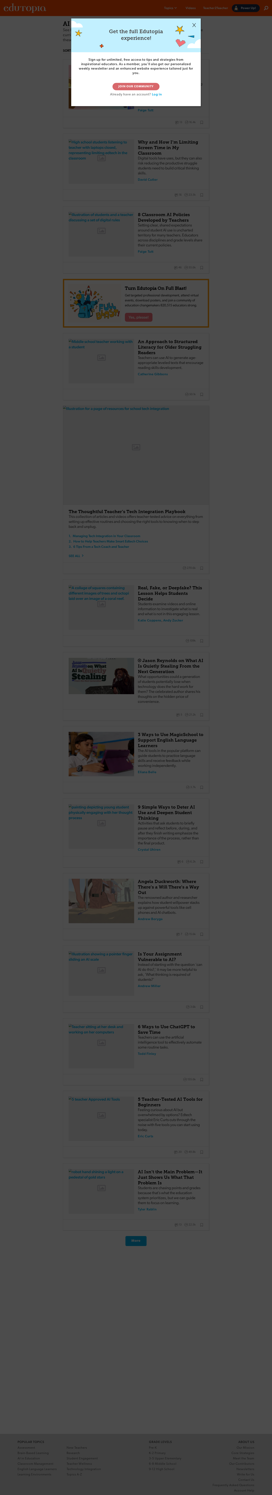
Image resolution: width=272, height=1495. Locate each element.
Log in (157, 94)
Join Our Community (136, 86)
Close (194, 25)
